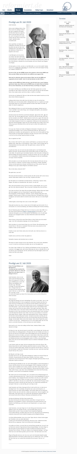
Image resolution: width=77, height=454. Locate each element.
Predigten (19, 13)
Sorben (24, 211)
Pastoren (13, 13)
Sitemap (44, 451)
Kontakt (54, 451)
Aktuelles (9, 10)
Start (3, 10)
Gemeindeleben (28, 10)
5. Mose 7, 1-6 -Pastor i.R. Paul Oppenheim (32, 13)
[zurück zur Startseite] (2, 13)
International (50, 10)
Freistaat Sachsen (32, 211)
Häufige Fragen (39, 10)
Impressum (40, 451)
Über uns (18, 10)
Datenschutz (49, 451)
